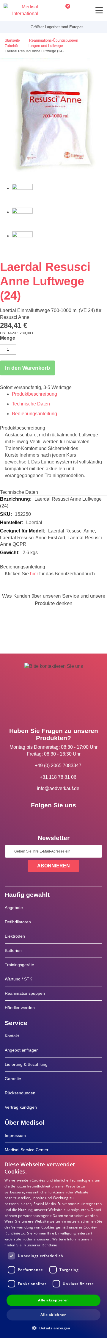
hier (34, 573)
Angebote (14, 907)
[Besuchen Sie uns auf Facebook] (36, 818)
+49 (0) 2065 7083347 (58, 765)
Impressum (15, 1135)
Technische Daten (31, 403)
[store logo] (21, 10)
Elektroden (15, 936)
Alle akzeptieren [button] (53, 1300)
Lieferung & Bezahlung (26, 1064)
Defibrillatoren (18, 921)
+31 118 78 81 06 (58, 777)
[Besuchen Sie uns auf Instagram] (70, 818)
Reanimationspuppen (25, 993)
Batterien (13, 950)
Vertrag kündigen (21, 1107)
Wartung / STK (18, 979)
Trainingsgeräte (19, 964)
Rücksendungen (20, 1093)
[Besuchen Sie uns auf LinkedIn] (53, 818)
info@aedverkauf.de (58, 788)
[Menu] (99, 10)
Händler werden (20, 1007)
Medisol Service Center (26, 1149)
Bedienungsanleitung (34, 413)
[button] (53, 1327)
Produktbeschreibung (34, 394)
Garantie (13, 1078)
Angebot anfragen (22, 1050)
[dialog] (53, 1246)
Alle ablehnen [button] (53, 1314)
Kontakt (12, 1035)
